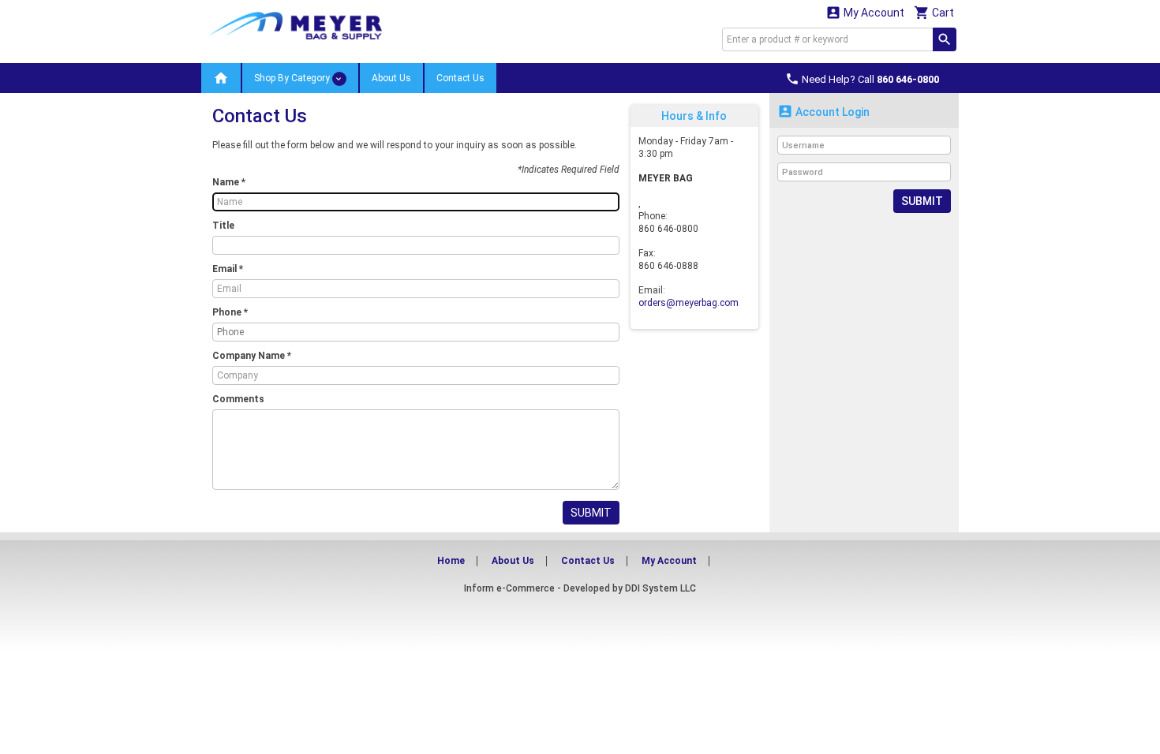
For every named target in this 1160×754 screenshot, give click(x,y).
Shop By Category (293, 78)
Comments (238, 399)
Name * (228, 182)
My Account (864, 12)
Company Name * (251, 355)
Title (223, 225)
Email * (227, 268)
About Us (391, 78)
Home (451, 560)
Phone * (230, 312)
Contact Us (460, 78)
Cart (934, 12)
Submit (591, 512)
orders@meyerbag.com (688, 302)
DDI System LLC (660, 588)
